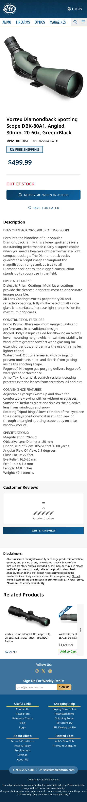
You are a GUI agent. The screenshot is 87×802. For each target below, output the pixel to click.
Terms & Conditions (22, 741)
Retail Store (23, 713)
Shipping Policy (64, 718)
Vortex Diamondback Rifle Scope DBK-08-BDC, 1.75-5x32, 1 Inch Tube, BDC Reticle (28, 637)
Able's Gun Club (64, 741)
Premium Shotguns (64, 746)
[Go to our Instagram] (50, 671)
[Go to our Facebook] (37, 671)
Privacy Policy (22, 746)
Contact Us (22, 709)
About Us (22, 759)
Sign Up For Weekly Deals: (43, 681)
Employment (22, 750)
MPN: (10, 141)
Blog (22, 723)
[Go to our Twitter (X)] (43, 671)
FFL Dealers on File (64, 727)
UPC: (35, 141)
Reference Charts (22, 718)
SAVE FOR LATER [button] (46, 208)
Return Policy (64, 723)
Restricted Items (64, 713)
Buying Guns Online (64, 709)
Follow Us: (43, 664)
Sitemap (23, 755)
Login (22, 727)
